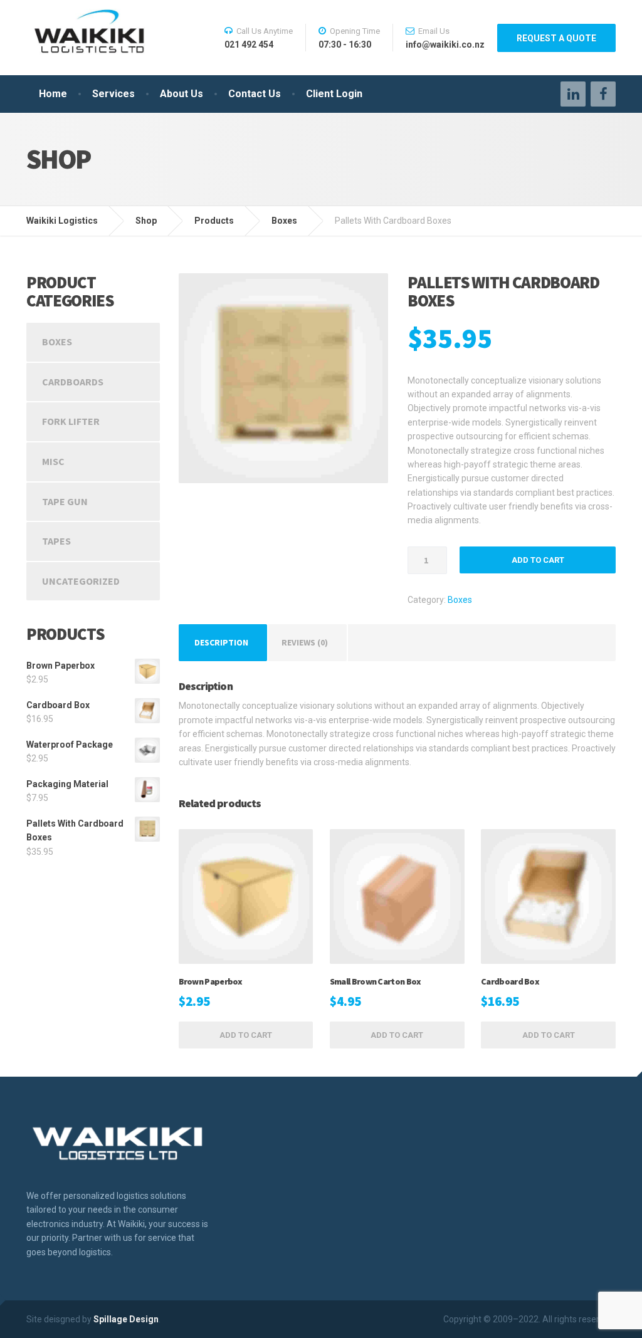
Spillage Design (126, 1319)
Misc (53, 461)
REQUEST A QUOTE (556, 38)
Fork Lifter (71, 421)
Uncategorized (81, 581)
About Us (181, 94)
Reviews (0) (305, 642)
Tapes (56, 541)
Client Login (334, 94)
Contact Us (254, 94)
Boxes (460, 600)
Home (53, 94)
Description (221, 642)
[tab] (221, 642)
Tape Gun (65, 501)
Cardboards (72, 381)
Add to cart (538, 560)
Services (113, 94)
